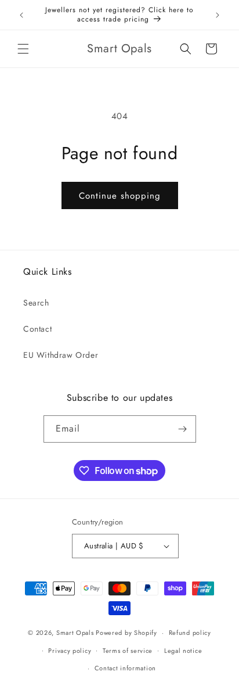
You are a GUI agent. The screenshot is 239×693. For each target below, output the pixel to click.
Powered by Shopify (126, 632)
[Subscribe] (182, 429)
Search (36, 302)
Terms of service (128, 650)
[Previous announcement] (21, 15)
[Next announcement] (217, 15)
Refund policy (190, 632)
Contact (37, 329)
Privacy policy (69, 650)
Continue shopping (120, 195)
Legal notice (183, 650)
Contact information (125, 668)
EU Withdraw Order (60, 355)
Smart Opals (75, 632)
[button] (23, 49)
